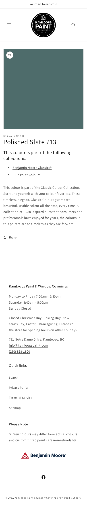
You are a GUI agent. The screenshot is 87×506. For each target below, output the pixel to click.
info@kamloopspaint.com (28, 345)
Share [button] (12, 237)
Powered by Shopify (69, 497)
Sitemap (15, 408)
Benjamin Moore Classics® (32, 167)
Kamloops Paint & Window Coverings (36, 497)
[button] (9, 25)
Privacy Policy (18, 388)
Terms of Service (20, 398)
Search (14, 377)
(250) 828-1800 (19, 351)
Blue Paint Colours (26, 175)
